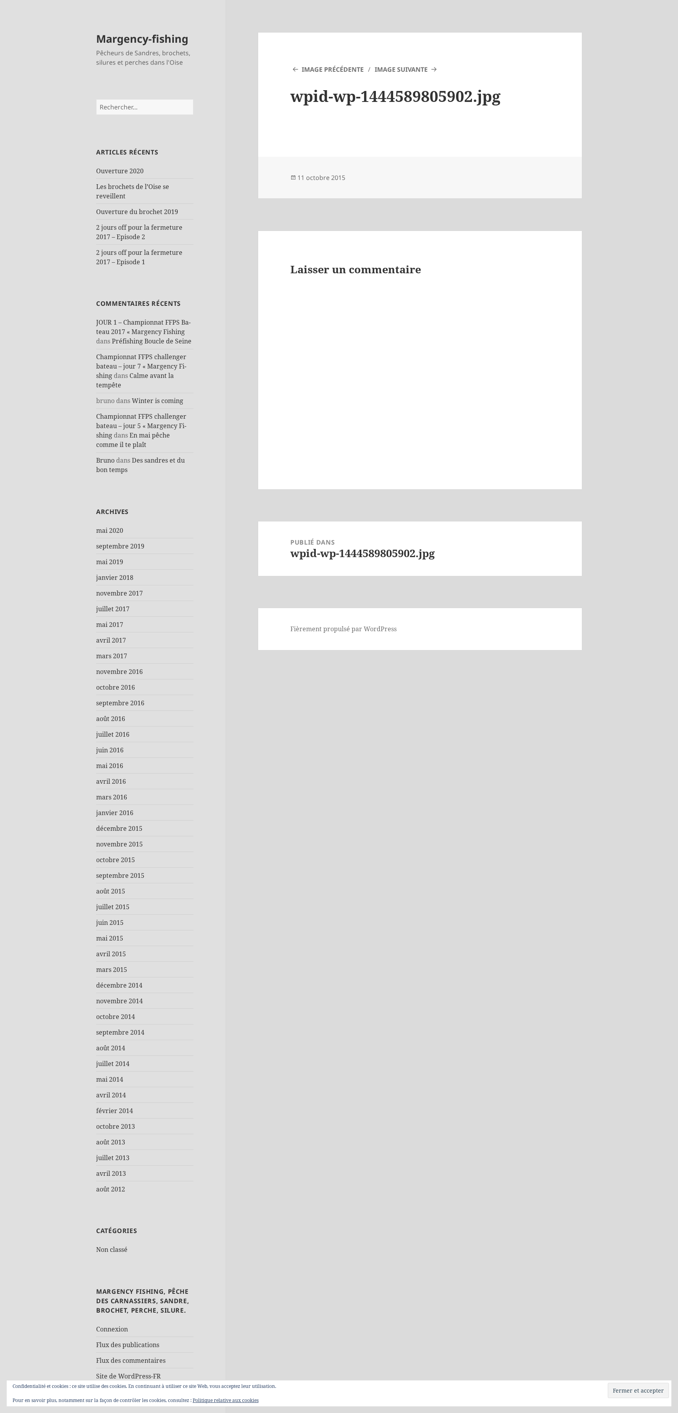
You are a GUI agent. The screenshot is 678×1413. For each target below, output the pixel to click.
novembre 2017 (119, 593)
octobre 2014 (115, 1016)
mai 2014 (109, 1079)
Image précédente (333, 69)
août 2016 (110, 718)
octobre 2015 (115, 859)
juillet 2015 (112, 907)
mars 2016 (111, 797)
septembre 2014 (120, 1032)
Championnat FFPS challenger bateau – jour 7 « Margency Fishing (141, 366)
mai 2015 (109, 938)
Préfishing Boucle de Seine (151, 341)
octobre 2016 (115, 687)
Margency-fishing (142, 38)
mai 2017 (109, 624)
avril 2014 (111, 1095)
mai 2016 (109, 765)
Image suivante (401, 69)
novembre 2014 (119, 1001)
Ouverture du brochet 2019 (137, 211)
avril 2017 (111, 640)
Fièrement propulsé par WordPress (343, 629)
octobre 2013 (115, 1126)
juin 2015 (110, 922)
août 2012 (110, 1189)
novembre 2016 (119, 671)
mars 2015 (111, 969)
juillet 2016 (112, 734)
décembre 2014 (119, 985)
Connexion (112, 1329)
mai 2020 (109, 530)
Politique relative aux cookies (226, 1400)
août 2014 (110, 1048)
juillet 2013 (112, 1157)
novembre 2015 (119, 844)
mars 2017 (111, 656)
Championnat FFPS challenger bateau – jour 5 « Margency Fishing (141, 426)
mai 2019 (109, 562)
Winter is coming (157, 400)
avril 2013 (111, 1173)
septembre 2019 (120, 546)
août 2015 (110, 891)
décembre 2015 (119, 828)
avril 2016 (111, 781)
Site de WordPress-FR (128, 1376)
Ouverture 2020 (120, 171)
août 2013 (110, 1142)
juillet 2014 (112, 1063)
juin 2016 (110, 750)
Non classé (112, 1249)
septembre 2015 (120, 875)
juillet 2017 (112, 609)
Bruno (105, 460)
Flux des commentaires (131, 1360)
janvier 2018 (114, 577)
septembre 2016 (120, 703)
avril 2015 (111, 954)
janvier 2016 (114, 812)
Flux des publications (127, 1344)
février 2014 (114, 1110)
